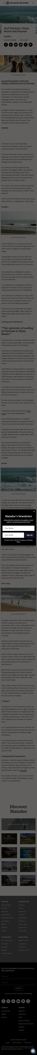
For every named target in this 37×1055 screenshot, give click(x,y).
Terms (23, 540)
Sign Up (30, 535)
